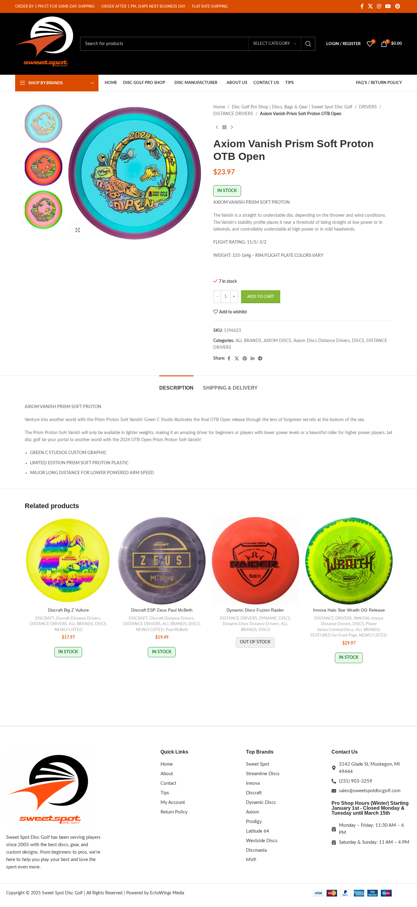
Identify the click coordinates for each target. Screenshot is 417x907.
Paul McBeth (177, 630)
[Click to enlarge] (77, 230)
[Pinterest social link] (397, 6)
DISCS (358, 341)
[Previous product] (217, 127)
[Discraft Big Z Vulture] (68, 560)
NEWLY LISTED (68, 630)
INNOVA (361, 618)
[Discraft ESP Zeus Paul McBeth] (162, 560)
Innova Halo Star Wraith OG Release (349, 610)
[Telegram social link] (260, 358)
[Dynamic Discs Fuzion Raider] (255, 560)
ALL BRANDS (248, 341)
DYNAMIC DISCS (274, 618)
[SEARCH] (308, 44)
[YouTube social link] (388, 6)
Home (219, 107)
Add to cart (260, 297)
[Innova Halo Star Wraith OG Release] (349, 560)
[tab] (176, 384)
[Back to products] (224, 127)
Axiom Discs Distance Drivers (322, 341)
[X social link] (370, 6)
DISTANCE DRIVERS (233, 114)
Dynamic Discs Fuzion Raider (255, 610)
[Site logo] (44, 44)
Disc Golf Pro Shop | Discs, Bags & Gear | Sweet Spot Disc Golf (292, 107)
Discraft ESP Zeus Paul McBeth (162, 610)
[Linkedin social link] (252, 358)
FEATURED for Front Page (334, 635)
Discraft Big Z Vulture (68, 610)
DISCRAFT (44, 618)
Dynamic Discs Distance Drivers (251, 624)
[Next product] (232, 127)
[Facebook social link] (362, 6)
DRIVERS (368, 107)
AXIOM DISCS (277, 341)
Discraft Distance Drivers (78, 618)
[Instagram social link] (379, 6)
